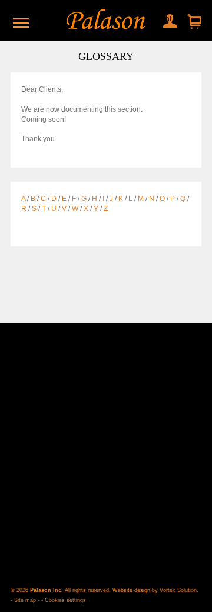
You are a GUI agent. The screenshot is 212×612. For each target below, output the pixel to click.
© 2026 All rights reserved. (61, 590)
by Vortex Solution (174, 590)
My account (167, 19)
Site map (25, 600)
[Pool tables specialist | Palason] (106, 20)
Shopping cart (193, 22)
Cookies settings (65, 600)
